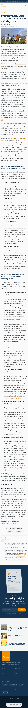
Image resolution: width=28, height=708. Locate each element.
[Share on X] (8, 704)
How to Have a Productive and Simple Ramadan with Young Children (16, 644)
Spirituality (21, 684)
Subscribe (22, 609)
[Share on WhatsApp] (17, 704)
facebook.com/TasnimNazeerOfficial (15, 557)
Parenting (3, 12)
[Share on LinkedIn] (14, 704)
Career (10, 689)
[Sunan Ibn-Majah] (15, 398)
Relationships (16, 689)
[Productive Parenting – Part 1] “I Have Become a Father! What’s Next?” (17, 628)
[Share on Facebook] (11, 704)
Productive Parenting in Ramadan (15, 636)
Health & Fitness (17, 687)
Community (18, 671)
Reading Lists (4, 676)
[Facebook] (18, 698)
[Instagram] (15, 698)
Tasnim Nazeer (6, 24)
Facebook (13, 523)
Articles (3, 671)
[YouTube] (12, 698)
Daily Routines (5, 692)
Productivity (5, 684)
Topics (3, 673)
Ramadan (9, 641)
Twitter (5, 523)
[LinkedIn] (10, 698)
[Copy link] (20, 704)
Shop (16, 673)
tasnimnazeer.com (21, 554)
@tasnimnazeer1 (21, 556)
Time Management (13, 684)
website (8, 521)
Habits (10, 687)
